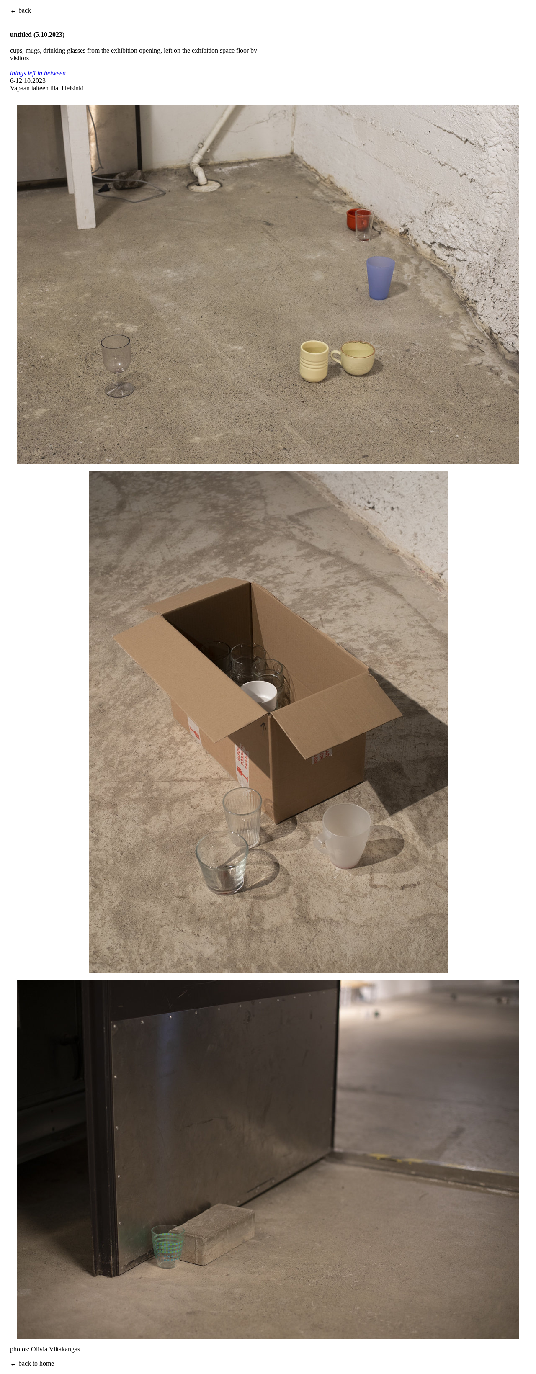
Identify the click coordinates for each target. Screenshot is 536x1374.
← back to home (32, 1363)
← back (20, 10)
